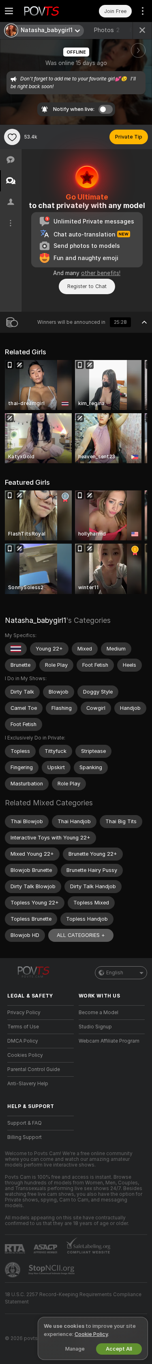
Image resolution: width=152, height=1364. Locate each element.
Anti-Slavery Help (27, 1083)
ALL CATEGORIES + (81, 935)
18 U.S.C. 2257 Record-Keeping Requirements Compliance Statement (73, 1298)
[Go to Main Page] (47, 11)
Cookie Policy (91, 1334)
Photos (107, 30)
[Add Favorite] (12, 137)
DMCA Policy (22, 1041)
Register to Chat (87, 286)
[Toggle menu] (9, 11)
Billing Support (24, 1137)
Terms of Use (23, 1027)
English (114, 973)
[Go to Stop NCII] (52, 1270)
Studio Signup (95, 1027)
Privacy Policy (24, 1012)
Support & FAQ (24, 1123)
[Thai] (16, 648)
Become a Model (98, 1012)
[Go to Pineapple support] (13, 1269)
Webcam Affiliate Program (109, 1041)
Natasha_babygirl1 (35, 620)
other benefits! (100, 273)
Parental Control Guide (33, 1069)
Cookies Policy (25, 1055)
